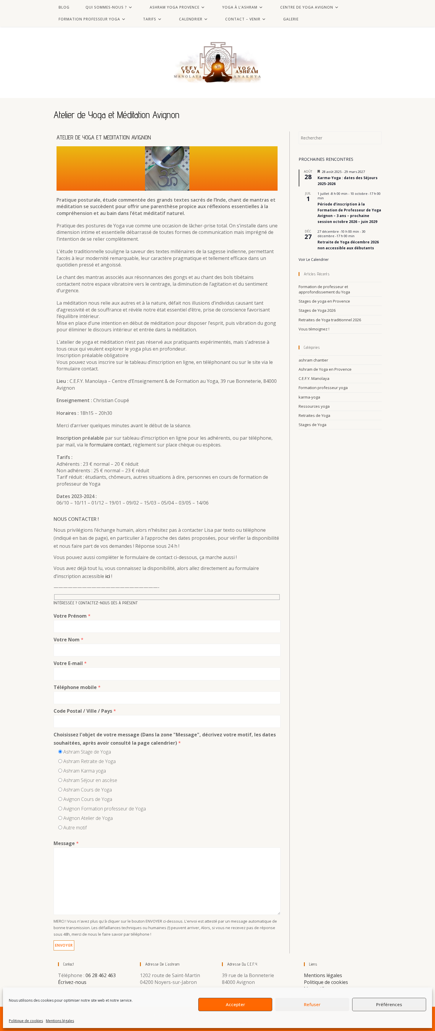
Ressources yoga (314, 406)
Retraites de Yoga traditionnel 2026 (330, 319)
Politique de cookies (26, 1020)
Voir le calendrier (314, 259)
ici (107, 576)
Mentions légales (60, 1020)
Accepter (235, 1004)
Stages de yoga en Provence (324, 301)
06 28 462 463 (101, 975)
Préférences (389, 1004)
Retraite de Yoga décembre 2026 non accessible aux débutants (348, 245)
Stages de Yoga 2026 (317, 310)
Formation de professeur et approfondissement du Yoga (324, 289)
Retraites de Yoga (314, 415)
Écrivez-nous (72, 982)
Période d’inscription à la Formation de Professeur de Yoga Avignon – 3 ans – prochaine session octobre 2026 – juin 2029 (349, 213)
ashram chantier (313, 360)
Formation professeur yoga (323, 387)
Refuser (312, 1004)
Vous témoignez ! (314, 329)
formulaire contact (109, 444)
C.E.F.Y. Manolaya (314, 378)
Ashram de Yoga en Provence (325, 369)
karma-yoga (309, 397)
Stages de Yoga (312, 424)
